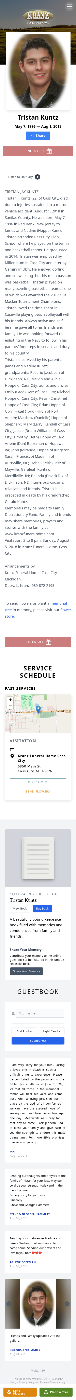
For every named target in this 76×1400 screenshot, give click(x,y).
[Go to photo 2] (39, 1326)
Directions (38, 782)
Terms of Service (49, 1382)
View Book (20, 908)
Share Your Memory (26, 971)
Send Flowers (38, 791)
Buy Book (42, 908)
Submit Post (38, 1040)
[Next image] (67, 1303)
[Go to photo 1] (37, 1326)
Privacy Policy (26, 1382)
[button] (38, 710)
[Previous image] (8, 1303)
